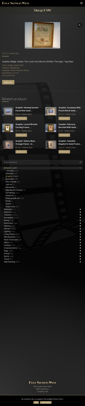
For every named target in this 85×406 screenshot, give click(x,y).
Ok (36, 402)
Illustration (12, 179)
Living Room (12, 234)
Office (8, 242)
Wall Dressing (12, 262)
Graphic (12, 176)
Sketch (10, 204)
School (8, 253)
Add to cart (8, 82)
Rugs (8, 251)
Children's (10, 215)
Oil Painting (12, 193)
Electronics (10, 223)
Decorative (11, 218)
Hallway (9, 226)
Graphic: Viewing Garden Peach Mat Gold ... (26, 109)
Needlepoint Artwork (16, 190)
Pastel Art (11, 196)
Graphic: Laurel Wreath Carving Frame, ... (26, 125)
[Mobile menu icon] (81, 3)
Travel (8, 259)
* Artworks (12, 171)
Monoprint (11, 187)
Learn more (46, 402)
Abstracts (11, 173)
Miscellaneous (12, 237)
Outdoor (9, 245)
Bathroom (10, 209)
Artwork (10, 168)
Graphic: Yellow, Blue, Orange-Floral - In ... (25, 142)
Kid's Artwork (13, 182)
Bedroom (10, 212)
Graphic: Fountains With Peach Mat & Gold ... (70, 109)
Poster (10, 201)
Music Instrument (13, 240)
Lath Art (10, 184)
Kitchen (10, 229)
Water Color (12, 207)
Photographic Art (15, 198)
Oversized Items (12, 248)
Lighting (9, 231)
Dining (9, 220)
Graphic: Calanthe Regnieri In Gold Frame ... (70, 142)
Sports (9, 256)
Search (80, 162)
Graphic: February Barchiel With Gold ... (68, 125)
